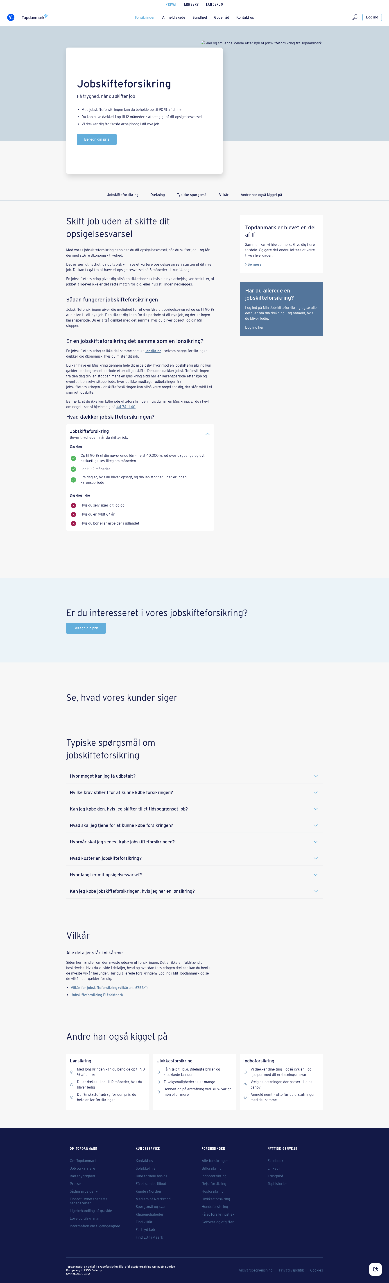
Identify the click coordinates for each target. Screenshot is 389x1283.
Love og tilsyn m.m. (85, 1219)
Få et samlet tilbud (151, 1184)
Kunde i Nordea (148, 1191)
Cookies (316, 1270)
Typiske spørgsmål (192, 195)
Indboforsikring (214, 1176)
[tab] (140, 432)
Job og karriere (82, 1169)
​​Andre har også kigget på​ (261, 195)
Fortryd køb (145, 1230)
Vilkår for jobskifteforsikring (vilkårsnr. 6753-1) (109, 988)
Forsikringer (145, 17)
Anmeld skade (173, 17)
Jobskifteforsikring (122, 195)
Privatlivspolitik (291, 1270)
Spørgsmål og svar (151, 1207)
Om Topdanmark (83, 1161)
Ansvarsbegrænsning (256, 1270)
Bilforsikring (212, 1169)
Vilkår (224, 195)
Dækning (157, 195)
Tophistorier (277, 1184)
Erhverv (191, 4)
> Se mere (253, 264)
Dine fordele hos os (151, 1176)
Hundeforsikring (215, 1207)
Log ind (372, 17)
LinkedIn (274, 1169)
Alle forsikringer (215, 1161)
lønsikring (153, 351)
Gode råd (221, 17)
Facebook (275, 1161)
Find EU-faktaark (149, 1237)
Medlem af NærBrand (153, 1199)
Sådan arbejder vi (84, 1191)
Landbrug (214, 4)
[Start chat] (375, 1269)
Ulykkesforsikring (216, 1199)
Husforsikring (213, 1191)
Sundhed (199, 17)
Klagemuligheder (150, 1214)
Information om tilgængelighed (95, 1226)
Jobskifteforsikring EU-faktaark (97, 995)
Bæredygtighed (82, 1176)
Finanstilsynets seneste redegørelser (89, 1201)
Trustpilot (275, 1176)
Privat (171, 4)
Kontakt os (245, 17)
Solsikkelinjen (147, 1169)
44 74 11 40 (126, 407)
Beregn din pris (96, 139)
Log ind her (254, 327)
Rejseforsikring (214, 1184)
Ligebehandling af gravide (91, 1211)
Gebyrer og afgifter (218, 1222)
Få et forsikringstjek (218, 1214)
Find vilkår (144, 1222)
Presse (75, 1184)
